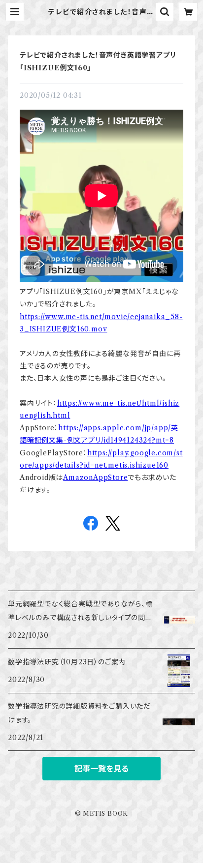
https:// (70, 427)
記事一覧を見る (101, 769)
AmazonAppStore (95, 477)
